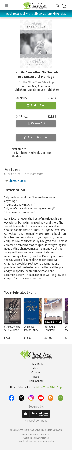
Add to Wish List (37, 137)
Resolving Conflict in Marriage (49, 330)
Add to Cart (37, 105)
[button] (57, 6)
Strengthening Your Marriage (12, 328)
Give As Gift (38, 123)
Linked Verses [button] (17, 181)
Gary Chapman (41, 86)
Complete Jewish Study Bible (31, 330)
